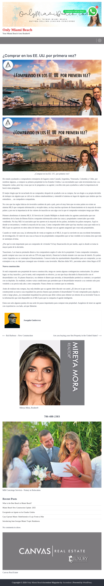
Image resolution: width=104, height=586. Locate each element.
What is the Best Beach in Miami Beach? (17, 503)
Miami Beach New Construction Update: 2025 (19, 508)
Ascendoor (67, 582)
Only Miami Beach (17, 30)
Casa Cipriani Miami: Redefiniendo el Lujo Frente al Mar (23, 517)
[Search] (100, 40)
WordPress (87, 582)
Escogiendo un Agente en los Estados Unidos (19, 512)
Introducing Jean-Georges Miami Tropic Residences (21, 521)
